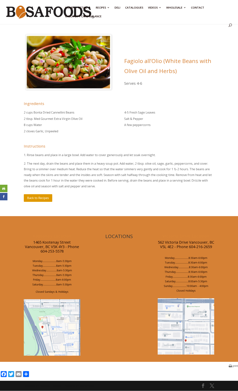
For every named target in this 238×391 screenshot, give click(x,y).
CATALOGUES (134, 7)
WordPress (87, 385)
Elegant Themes (50, 385)
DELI (117, 7)
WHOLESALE (174, 7)
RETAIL (82, 7)
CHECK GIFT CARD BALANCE (83, 16)
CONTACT (197, 7)
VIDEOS (153, 7)
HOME (69, 7)
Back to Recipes (38, 198)
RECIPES (101, 7)
